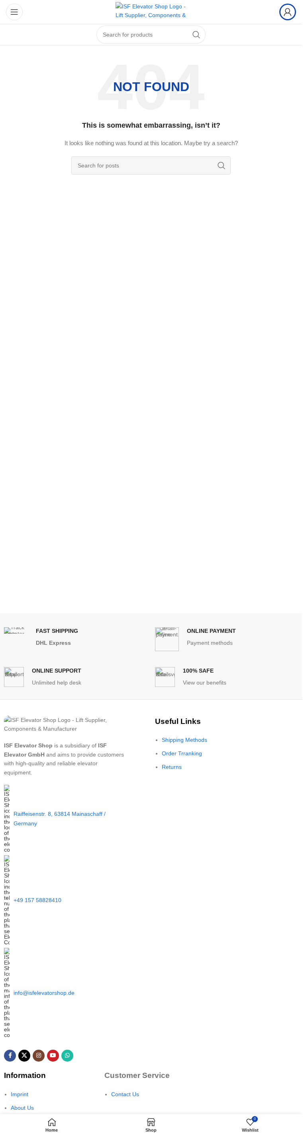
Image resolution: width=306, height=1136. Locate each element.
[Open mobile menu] (14, 12)
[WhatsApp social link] (67, 1056)
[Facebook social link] (10, 1056)
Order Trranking (182, 753)
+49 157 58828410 (37, 900)
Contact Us (125, 1094)
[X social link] (24, 1056)
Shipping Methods (184, 740)
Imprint (19, 1094)
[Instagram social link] (39, 1056)
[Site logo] (151, 11)
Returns (172, 767)
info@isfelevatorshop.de (44, 993)
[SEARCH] (196, 34)
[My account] (287, 12)
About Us (22, 1108)
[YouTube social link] (53, 1056)
